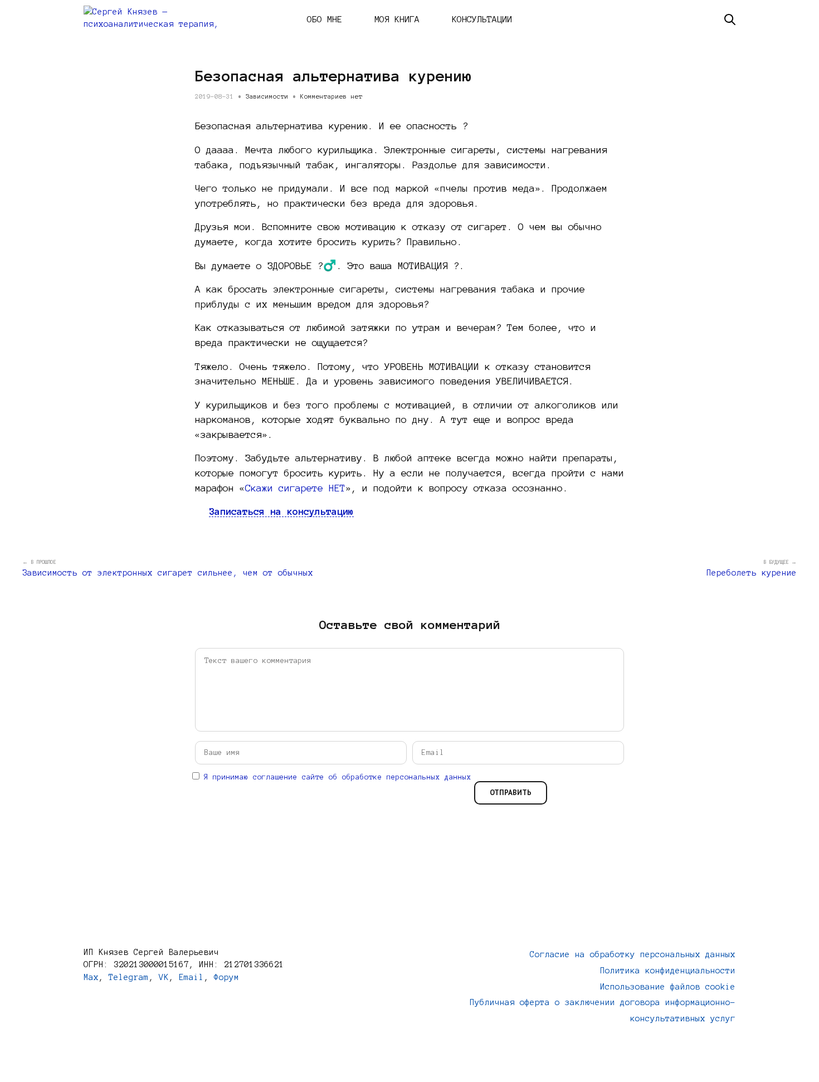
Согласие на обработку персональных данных (632, 954)
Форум (226, 977)
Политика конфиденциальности (667, 970)
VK (164, 977)
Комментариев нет (331, 96)
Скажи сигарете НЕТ (295, 487)
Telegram (129, 977)
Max (91, 977)
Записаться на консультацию (281, 511)
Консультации (482, 19)
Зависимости (267, 96)
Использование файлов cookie (667, 986)
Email (191, 977)
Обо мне (324, 19)
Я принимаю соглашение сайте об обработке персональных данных (337, 777)
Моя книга (397, 19)
